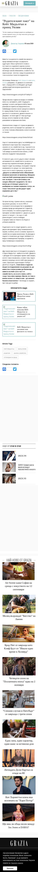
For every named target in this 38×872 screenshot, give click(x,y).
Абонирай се (29, 3)
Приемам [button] (10, 868)
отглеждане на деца (10, 357)
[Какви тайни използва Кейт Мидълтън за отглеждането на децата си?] (9, 312)
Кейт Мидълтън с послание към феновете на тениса (25, 329)
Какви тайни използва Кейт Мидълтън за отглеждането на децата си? (23, 311)
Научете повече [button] (17, 863)
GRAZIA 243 (22, 478)
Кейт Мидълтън (23, 80)
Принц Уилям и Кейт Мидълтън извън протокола (25, 296)
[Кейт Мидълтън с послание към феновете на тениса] (9, 329)
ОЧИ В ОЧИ (12, 16)
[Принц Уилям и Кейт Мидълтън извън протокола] (9, 296)
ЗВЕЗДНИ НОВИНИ (23, 16)
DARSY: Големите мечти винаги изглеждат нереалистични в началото (26, 467)
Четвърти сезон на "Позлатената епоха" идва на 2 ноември (19, 681)
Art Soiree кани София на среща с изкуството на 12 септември (18, 586)
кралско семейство (20, 353)
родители (7, 353)
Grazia (4, 16)
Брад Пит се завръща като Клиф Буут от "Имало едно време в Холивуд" (18, 648)
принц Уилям (22, 349)
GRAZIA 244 (22, 455)
